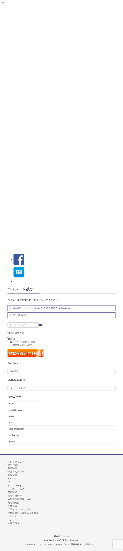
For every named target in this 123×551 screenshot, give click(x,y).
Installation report (17, 410)
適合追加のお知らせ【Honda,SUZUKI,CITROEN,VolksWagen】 (43, 308)
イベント (12, 478)
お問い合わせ (15, 495)
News (11, 416)
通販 (12, 338)
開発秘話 (12, 468)
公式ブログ (14, 523)
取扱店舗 (12, 475)
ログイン (39, 300)
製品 (10, 465)
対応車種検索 (17, 333)
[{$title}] (19, 272)
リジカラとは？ (16, 461)
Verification (14, 435)
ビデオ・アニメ (16, 489)
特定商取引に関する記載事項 (23, 513)
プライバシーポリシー (20, 509)
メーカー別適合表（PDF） (25, 342)
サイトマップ (15, 516)
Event (11, 403)
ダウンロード (15, 485)
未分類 (12, 441)
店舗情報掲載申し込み (20, 499)
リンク (11, 519)
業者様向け (14, 502)
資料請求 (12, 492)
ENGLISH (65, 536)
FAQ (10, 482)
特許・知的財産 (16, 471)
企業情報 (12, 506)
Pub (10, 422)
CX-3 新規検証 (20, 315)
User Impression (16, 429)
